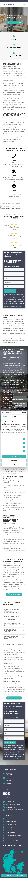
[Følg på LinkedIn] (6, 793)
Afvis (14, 464)
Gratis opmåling (21, 875)
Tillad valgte (14, 460)
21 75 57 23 (9, 1)
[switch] (25, 443)
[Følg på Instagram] (9, 793)
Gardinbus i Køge (10, 829)
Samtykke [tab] (5, 416)
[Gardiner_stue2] (9, 205)
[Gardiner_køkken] (10, 208)
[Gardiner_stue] (10, 203)
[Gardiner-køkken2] (10, 206)
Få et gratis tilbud (14, 23)
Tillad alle (14, 456)
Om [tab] (23, 416)
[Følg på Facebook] (4, 793)
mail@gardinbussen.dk (11, 778)
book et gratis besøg (15, 305)
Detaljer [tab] (14, 416)
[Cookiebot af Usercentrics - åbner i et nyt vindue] (21, 413)
